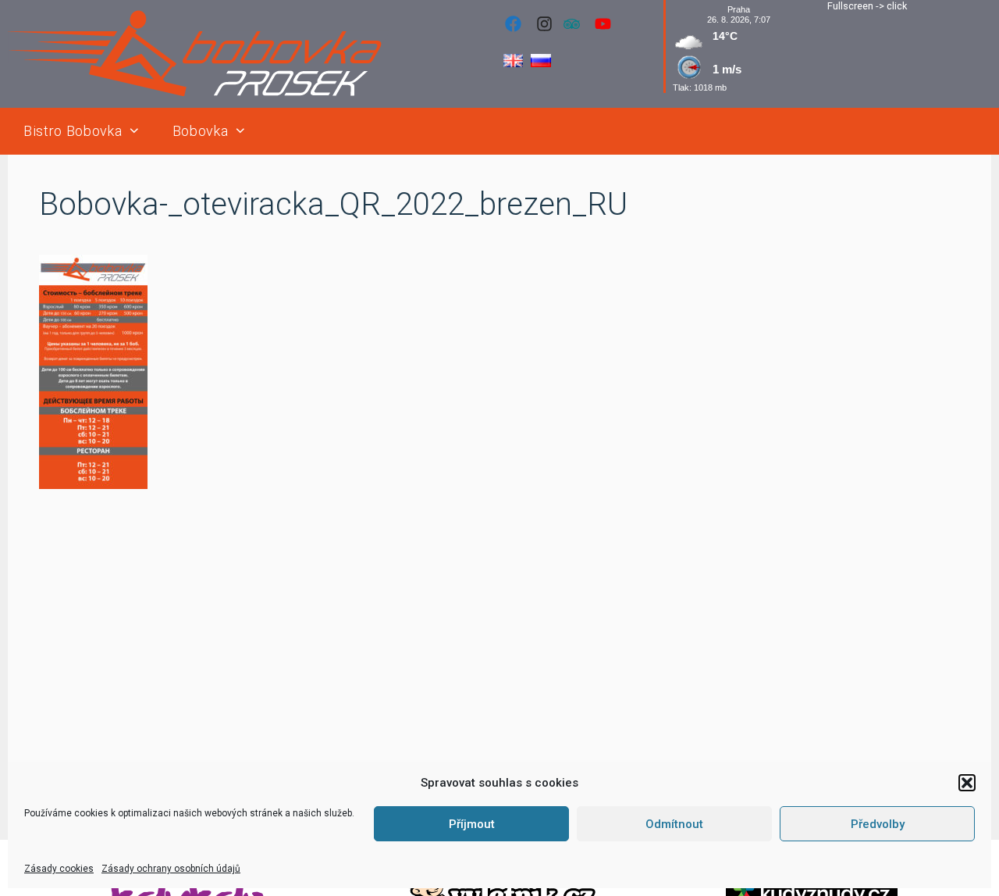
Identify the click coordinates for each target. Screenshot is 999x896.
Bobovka (200, 131)
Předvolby (878, 824)
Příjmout (472, 824)
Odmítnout (674, 824)
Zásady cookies (59, 868)
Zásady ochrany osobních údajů (170, 868)
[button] (967, 783)
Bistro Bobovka (72, 131)
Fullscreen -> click (867, 6)
